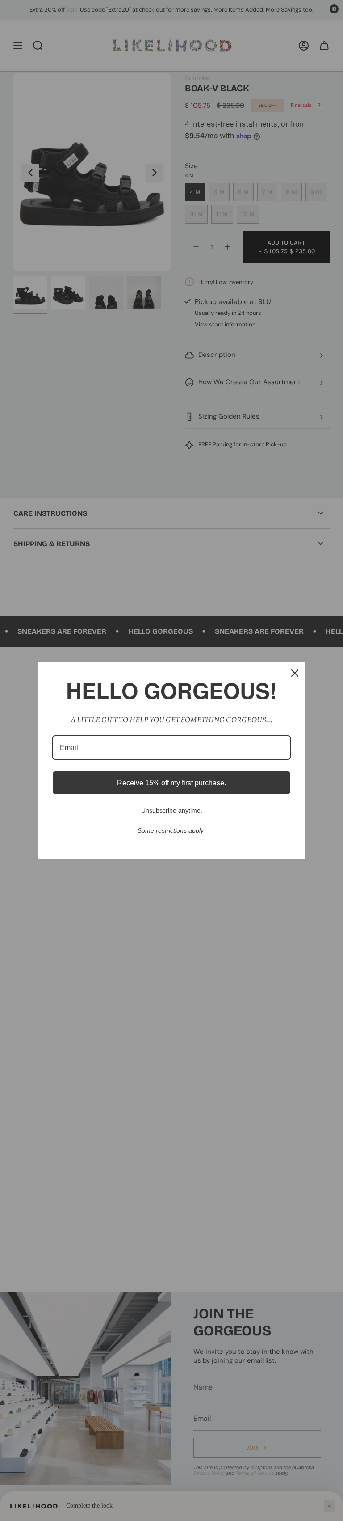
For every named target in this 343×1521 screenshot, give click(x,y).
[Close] (294, 673)
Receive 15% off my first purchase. (171, 783)
